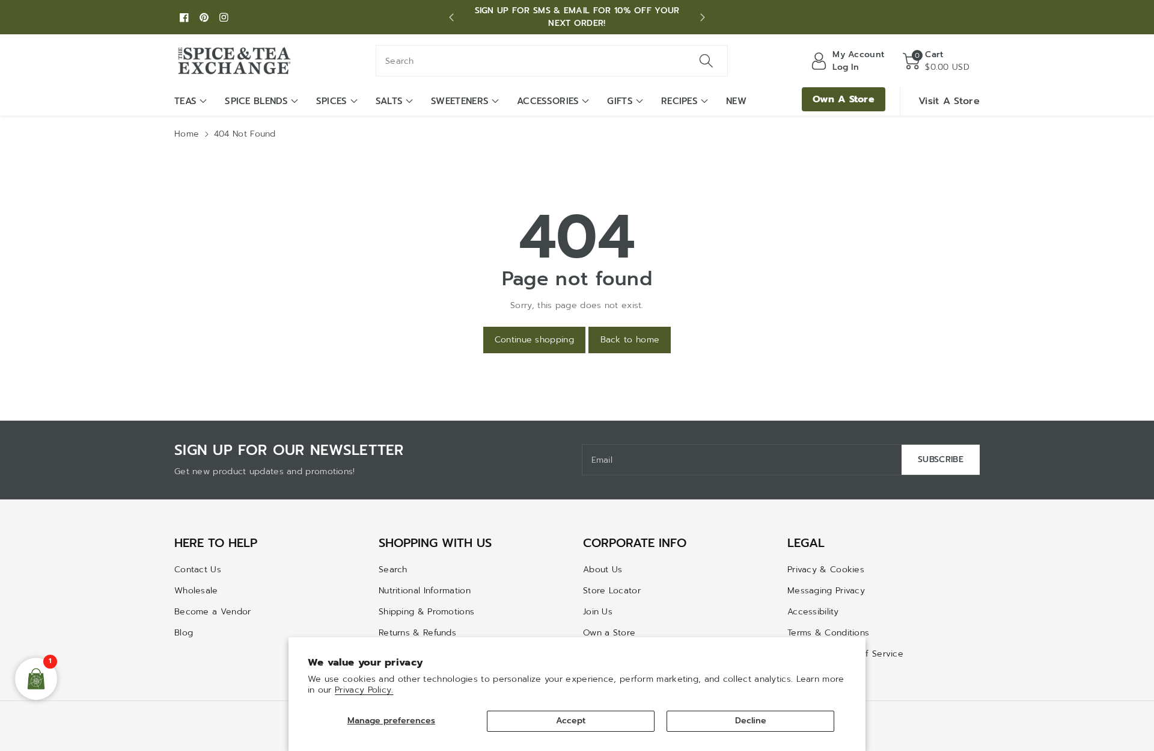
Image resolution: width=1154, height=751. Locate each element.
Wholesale (196, 590)
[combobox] (551, 61)
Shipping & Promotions (426, 611)
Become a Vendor (212, 611)
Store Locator (612, 590)
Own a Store (609, 632)
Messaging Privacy (826, 590)
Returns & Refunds (417, 632)
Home (186, 134)
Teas (185, 101)
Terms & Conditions (828, 632)
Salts (389, 101)
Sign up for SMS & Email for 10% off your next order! (577, 16)
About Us (602, 569)
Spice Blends (256, 101)
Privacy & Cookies (825, 569)
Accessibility (812, 611)
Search (393, 569)
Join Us (597, 611)
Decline (750, 720)
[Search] (706, 61)
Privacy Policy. (364, 690)
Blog (183, 632)
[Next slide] (702, 17)
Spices (331, 101)
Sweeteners (460, 101)
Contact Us (197, 569)
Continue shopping (534, 339)
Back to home (630, 339)
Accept (570, 720)
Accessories (548, 101)
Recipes (679, 101)
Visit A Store (949, 101)
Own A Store (844, 99)
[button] (936, 60)
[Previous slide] (451, 17)
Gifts (620, 101)
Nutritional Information (425, 590)
